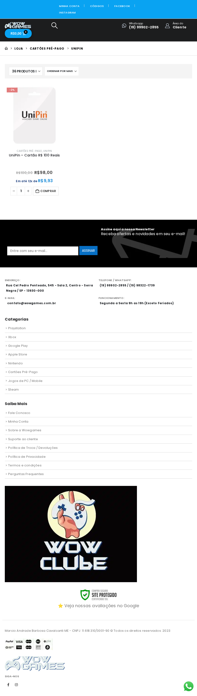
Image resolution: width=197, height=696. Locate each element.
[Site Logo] (18, 25)
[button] (54, 25)
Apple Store (17, 354)
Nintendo (15, 363)
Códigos (97, 6)
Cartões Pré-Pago (29, 151)
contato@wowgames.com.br (31, 303)
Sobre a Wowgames (24, 430)
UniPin (47, 151)
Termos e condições (25, 465)
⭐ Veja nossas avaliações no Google (98, 606)
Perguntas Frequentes (26, 474)
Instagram (67, 12)
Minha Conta (69, 6)
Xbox (12, 337)
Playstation (17, 328)
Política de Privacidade (27, 456)
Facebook (122, 6)
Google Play (18, 345)
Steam (13, 389)
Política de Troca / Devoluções (33, 447)
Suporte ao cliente (23, 439)
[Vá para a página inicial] (6, 48)
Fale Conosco (19, 413)
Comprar (48, 191)
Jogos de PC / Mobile (25, 381)
